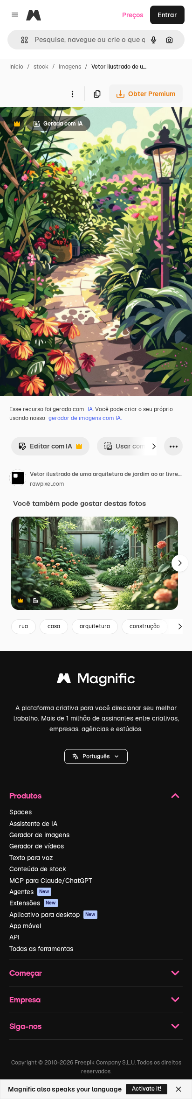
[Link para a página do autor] (17, 479)
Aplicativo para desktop (52, 914)
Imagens (70, 66)
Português (96, 756)
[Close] (178, 1089)
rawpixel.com (47, 484)
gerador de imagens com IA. (85, 418)
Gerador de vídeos (36, 846)
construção (145, 626)
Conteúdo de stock (37, 869)
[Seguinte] (153, 446)
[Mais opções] (72, 93)
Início (16, 66)
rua (23, 626)
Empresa (25, 999)
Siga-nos (25, 1026)
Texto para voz (31, 858)
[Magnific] (96, 680)
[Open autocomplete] (21, 39)
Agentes (29, 892)
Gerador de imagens (39, 835)
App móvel (25, 926)
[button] (96, 756)
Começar (25, 973)
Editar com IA (45, 448)
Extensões (32, 903)
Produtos (25, 795)
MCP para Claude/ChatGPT (50, 880)
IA (90, 409)
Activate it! (146, 1088)
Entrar (167, 15)
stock (41, 66)
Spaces (20, 812)
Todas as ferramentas (41, 949)
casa (54, 626)
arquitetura (95, 626)
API (14, 937)
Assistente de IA (33, 823)
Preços (133, 15)
